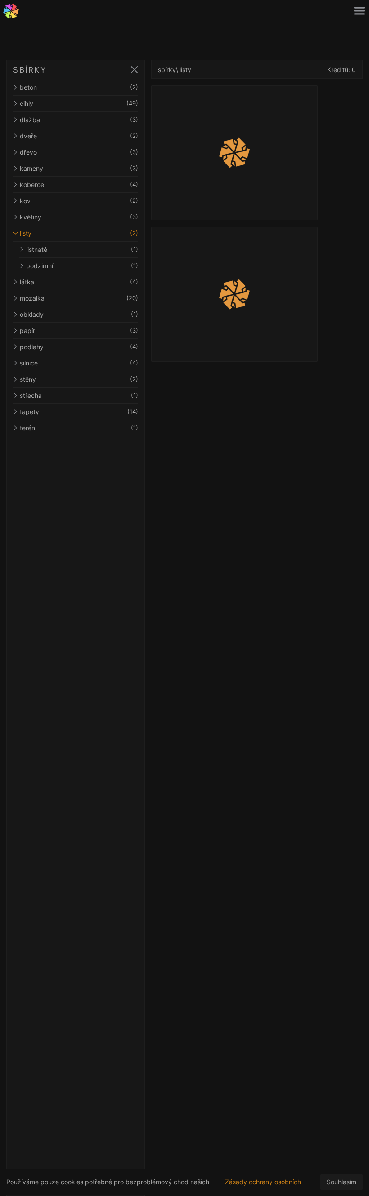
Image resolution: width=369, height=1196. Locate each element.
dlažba (79, 119)
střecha (79, 395)
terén (79, 428)
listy (79, 233)
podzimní (82, 265)
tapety (79, 411)
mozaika (79, 298)
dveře (79, 136)
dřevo (79, 152)
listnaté (82, 249)
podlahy (79, 347)
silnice (79, 363)
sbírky (167, 69)
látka (79, 282)
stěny (79, 379)
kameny (79, 168)
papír (79, 330)
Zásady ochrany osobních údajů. (263, 1186)
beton (79, 87)
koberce (79, 184)
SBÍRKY (29, 69)
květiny (79, 217)
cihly (79, 103)
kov (79, 201)
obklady (79, 314)
